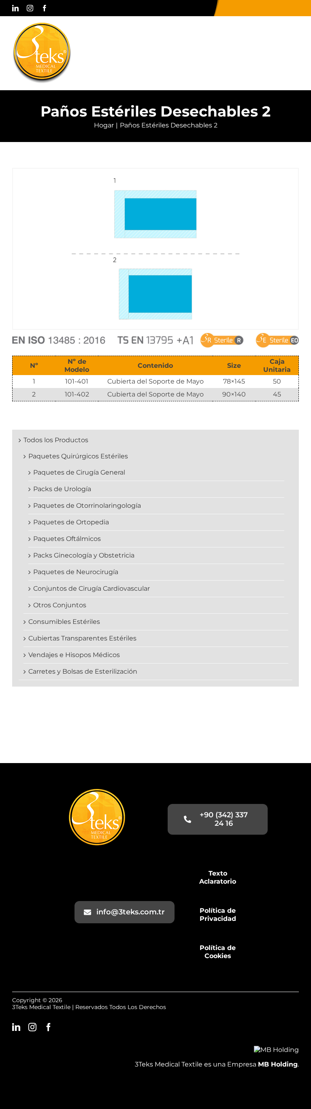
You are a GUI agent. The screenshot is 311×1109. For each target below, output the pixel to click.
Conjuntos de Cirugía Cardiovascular (91, 588)
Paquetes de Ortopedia (71, 522)
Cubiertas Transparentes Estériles (82, 638)
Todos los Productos (55, 440)
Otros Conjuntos (59, 605)
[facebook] (44, 8)
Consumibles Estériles (64, 622)
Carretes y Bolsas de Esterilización (82, 671)
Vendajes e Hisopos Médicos (74, 655)
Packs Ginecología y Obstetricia (83, 555)
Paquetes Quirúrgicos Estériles (78, 456)
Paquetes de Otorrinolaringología (87, 505)
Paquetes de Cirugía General (79, 472)
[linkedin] (15, 8)
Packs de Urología (62, 489)
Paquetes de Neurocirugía (75, 572)
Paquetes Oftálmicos (67, 539)
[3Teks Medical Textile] (42, 26)
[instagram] (30, 8)
